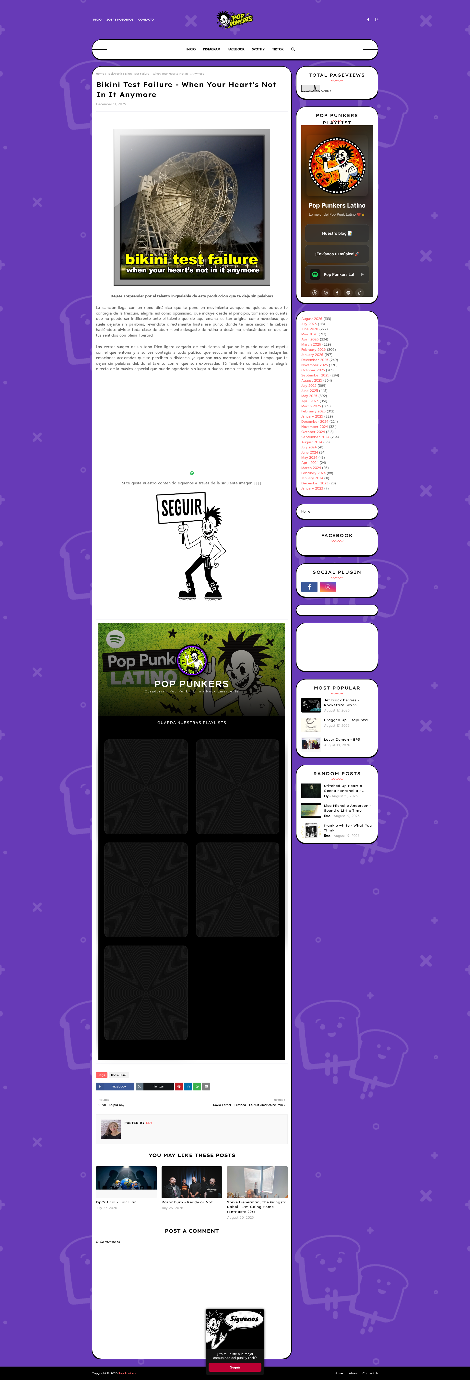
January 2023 (312, 488)
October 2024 (313, 431)
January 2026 (312, 354)
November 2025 (314, 365)
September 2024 (315, 437)
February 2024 (313, 473)
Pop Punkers (127, 1373)
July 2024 (309, 447)
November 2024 (314, 426)
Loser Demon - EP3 (342, 739)
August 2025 (311, 380)
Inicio (97, 19)
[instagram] (376, 19)
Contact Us (370, 1373)
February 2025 (313, 411)
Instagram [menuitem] (211, 49)
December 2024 (314, 421)
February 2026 (313, 349)
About (353, 1373)
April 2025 (309, 401)
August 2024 (311, 442)
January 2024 (312, 478)
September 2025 (315, 375)
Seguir (235, 1367)
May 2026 (309, 334)
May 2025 (309, 395)
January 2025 (312, 416)
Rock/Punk (114, 73)
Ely (149, 1123)
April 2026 (310, 339)
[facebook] (368, 19)
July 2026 (309, 324)
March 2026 (311, 344)
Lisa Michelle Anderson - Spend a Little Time (347, 808)
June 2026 (309, 329)
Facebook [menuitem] (236, 49)
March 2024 (311, 467)
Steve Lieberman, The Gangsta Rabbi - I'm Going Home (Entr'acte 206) (256, 1207)
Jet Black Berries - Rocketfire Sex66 (341, 702)
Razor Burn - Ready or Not (187, 1202)
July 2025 (309, 385)
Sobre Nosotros (119, 19)
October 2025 (313, 370)
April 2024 (309, 462)
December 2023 (314, 483)
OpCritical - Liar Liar (116, 1202)
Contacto (146, 19)
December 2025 (314, 360)
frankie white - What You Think (348, 827)
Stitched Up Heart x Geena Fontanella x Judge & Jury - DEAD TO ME (347, 788)
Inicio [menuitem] (191, 49)
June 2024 (309, 452)
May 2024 (309, 457)
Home (100, 73)
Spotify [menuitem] (258, 49)
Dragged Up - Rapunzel (346, 720)
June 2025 (309, 390)
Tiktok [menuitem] (278, 49)
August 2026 (311, 318)
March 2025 (311, 406)
